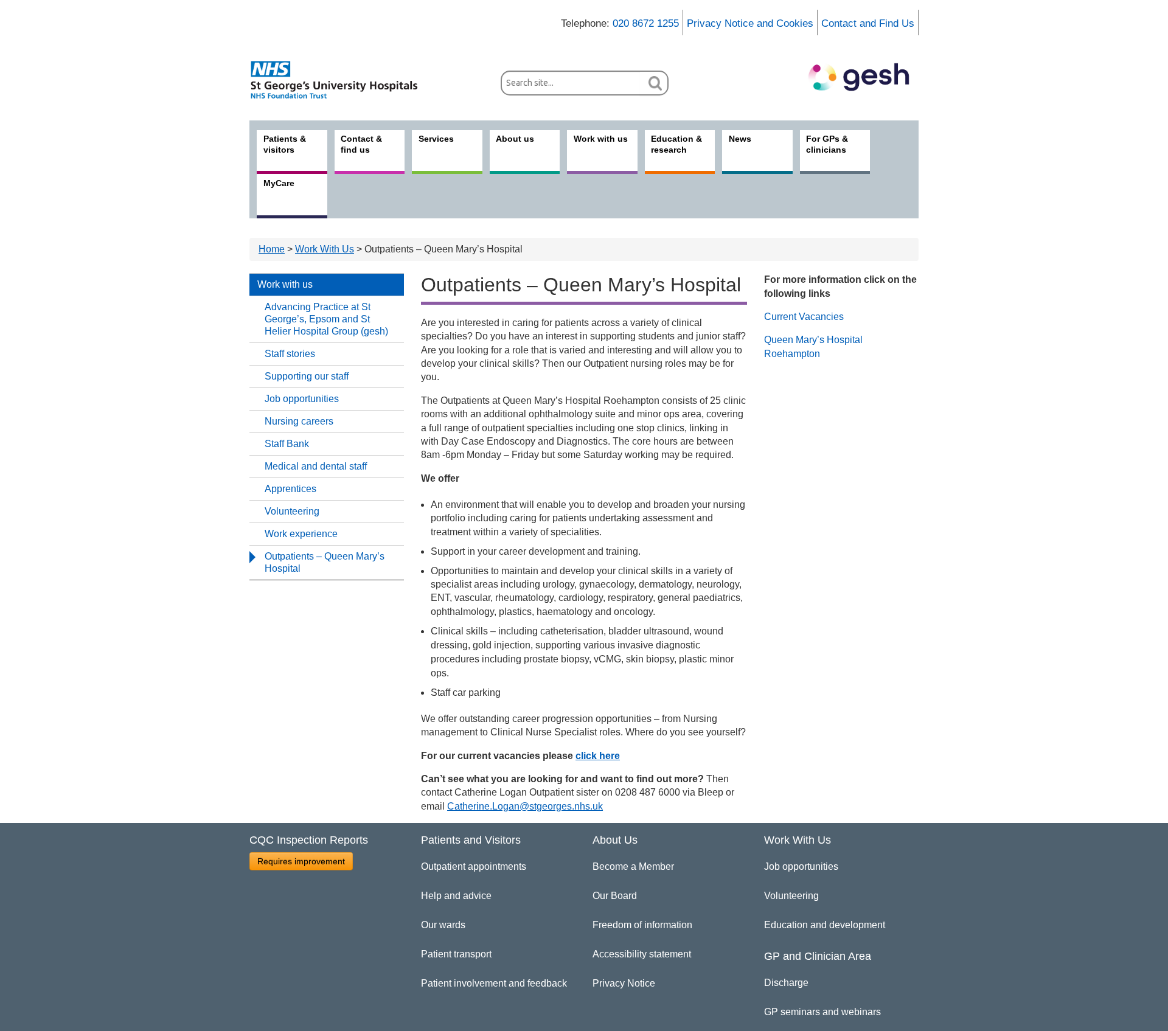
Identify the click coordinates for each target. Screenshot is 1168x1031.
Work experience (301, 534)
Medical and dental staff (316, 466)
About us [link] (515, 139)
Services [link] (436, 139)
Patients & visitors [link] (284, 144)
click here (597, 756)
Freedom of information (642, 925)
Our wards (443, 925)
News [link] (740, 139)
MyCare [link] (278, 183)
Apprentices (290, 489)
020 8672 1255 (646, 23)
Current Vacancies (804, 316)
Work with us (285, 284)
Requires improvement (301, 861)
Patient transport (456, 954)
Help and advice (456, 895)
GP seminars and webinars (822, 1012)
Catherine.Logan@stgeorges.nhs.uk (525, 806)
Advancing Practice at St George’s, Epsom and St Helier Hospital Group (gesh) (326, 319)
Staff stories (290, 354)
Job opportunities (302, 399)
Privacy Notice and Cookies (750, 23)
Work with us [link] (601, 139)
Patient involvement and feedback (494, 983)
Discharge (786, 982)
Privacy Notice (624, 983)
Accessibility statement (642, 954)
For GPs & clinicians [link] (827, 144)
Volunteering (292, 511)
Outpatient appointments (473, 866)
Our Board (615, 895)
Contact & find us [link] (361, 144)
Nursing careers (299, 421)
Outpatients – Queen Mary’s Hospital (324, 562)
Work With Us (324, 249)
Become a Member (633, 866)
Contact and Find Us (867, 23)
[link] (340, 79)
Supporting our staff (307, 376)
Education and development (824, 925)
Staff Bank (287, 444)
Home (272, 249)
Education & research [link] (676, 144)
